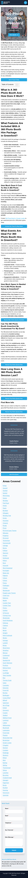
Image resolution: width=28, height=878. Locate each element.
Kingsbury (5, 535)
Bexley (5, 785)
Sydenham (6, 703)
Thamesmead (6, 767)
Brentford (5, 510)
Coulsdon (5, 750)
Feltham (5, 550)
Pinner (4, 528)
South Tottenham (7, 663)
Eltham (5, 757)
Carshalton (6, 685)
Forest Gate (6, 733)
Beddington (6, 695)
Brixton (5, 645)
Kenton (5, 518)
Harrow (5, 498)
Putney (5, 583)
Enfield (5, 708)
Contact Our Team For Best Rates (14, 226)
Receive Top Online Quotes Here (14, 364)
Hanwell (5, 488)
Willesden (5, 533)
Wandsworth (6, 590)
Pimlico (5, 608)
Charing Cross (7, 615)
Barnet (4, 628)
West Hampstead (7, 568)
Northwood (6, 558)
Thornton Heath (7, 680)
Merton (5, 630)
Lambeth (5, 643)
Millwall (5, 700)
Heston (5, 505)
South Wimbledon (8, 620)
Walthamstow (6, 725)
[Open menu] (25, 2)
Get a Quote (13, 34)
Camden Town (7, 603)
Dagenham (6, 782)
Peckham (5, 665)
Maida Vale (6, 573)
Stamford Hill (6, 660)
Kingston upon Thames (9, 593)
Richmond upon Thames (9, 530)
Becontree (5, 775)
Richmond (5, 538)
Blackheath (6, 728)
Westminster (6, 618)
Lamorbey (5, 772)
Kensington (6, 570)
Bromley (5, 693)
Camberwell (6, 655)
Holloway (5, 623)
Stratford (5, 715)
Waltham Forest (7, 718)
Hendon (5, 555)
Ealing (4, 485)
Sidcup (5, 770)
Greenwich (6, 710)
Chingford (5, 745)
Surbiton (5, 610)
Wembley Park (7, 515)
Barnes (5, 548)
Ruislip (5, 525)
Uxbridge (5, 545)
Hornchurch (6, 792)
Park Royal (6, 503)
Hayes (4, 508)
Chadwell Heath (7, 777)
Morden (5, 638)
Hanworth (5, 565)
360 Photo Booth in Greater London (15, 218)
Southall (5, 490)
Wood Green (6, 648)
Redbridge (6, 752)
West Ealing (6, 495)
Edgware (5, 575)
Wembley (5, 500)
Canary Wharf (6, 698)
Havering (5, 790)
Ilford (4, 760)
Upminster (5, 795)
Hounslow (5, 520)
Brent (4, 563)
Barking (5, 762)
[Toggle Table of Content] (16, 84)
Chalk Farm (6, 595)
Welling (5, 765)
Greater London (7, 742)
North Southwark (7, 635)
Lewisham (5, 720)
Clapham (5, 625)
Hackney (5, 670)
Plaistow (5, 735)
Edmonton (5, 688)
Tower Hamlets (7, 675)
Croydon (5, 713)
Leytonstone (6, 730)
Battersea (5, 598)
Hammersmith (6, 543)
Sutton (4, 683)
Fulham (5, 578)
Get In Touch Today (14, 79)
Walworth (5, 658)
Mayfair (5, 600)
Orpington (5, 780)
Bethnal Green (7, 668)
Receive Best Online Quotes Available (14, 319)
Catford (5, 723)
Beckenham (6, 740)
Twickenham (6, 540)
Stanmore (5, 553)
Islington (5, 633)
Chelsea (5, 588)
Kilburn (5, 560)
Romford (5, 787)
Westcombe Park (7, 737)
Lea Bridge (6, 673)
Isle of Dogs (6, 705)
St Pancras (6, 613)
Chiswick (5, 523)
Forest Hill (5, 690)
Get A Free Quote (14, 474)
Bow (4, 678)
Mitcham (5, 653)
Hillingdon (5, 513)
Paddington (6, 585)
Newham (5, 747)
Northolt (5, 493)
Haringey (5, 640)
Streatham (5, 650)
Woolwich (5, 755)
